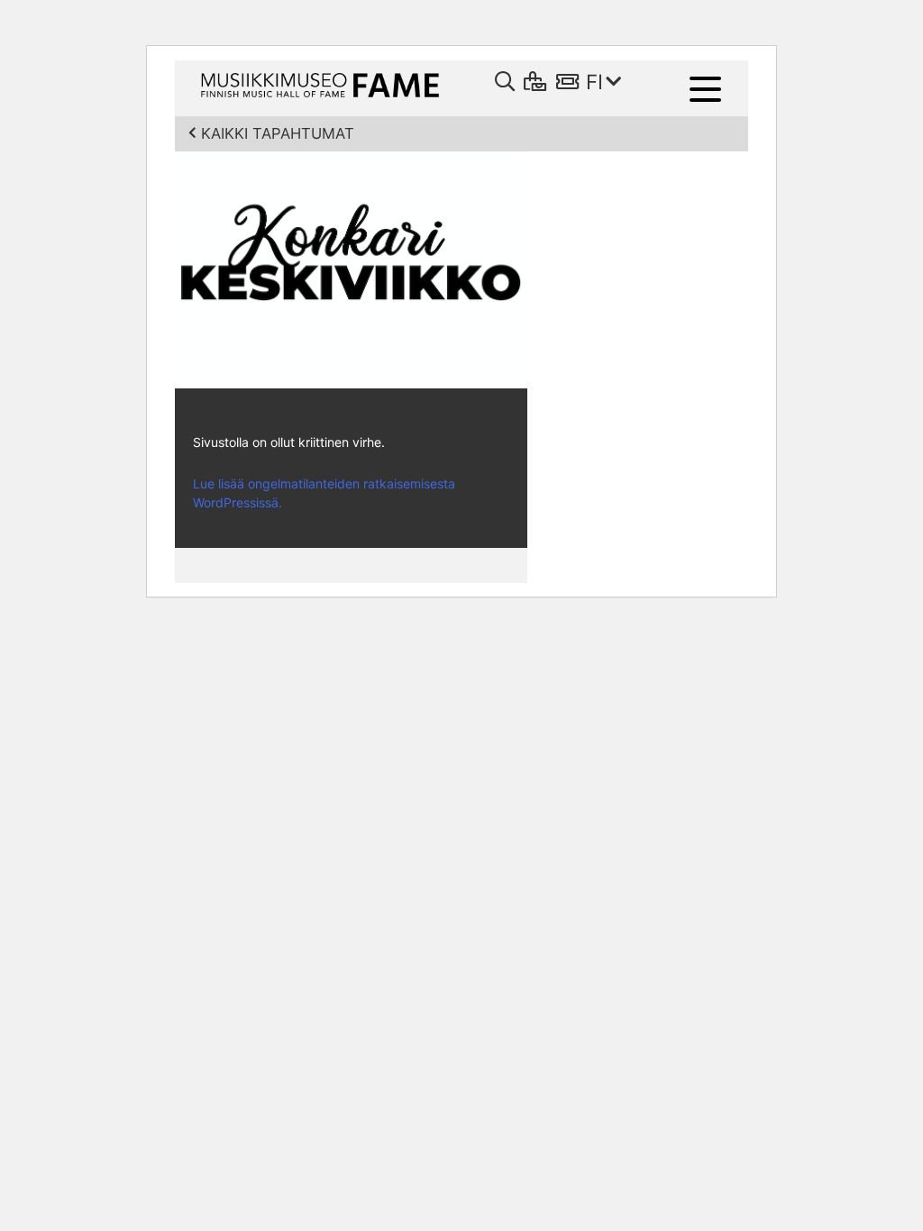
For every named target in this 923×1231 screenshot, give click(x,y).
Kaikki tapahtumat (277, 133)
